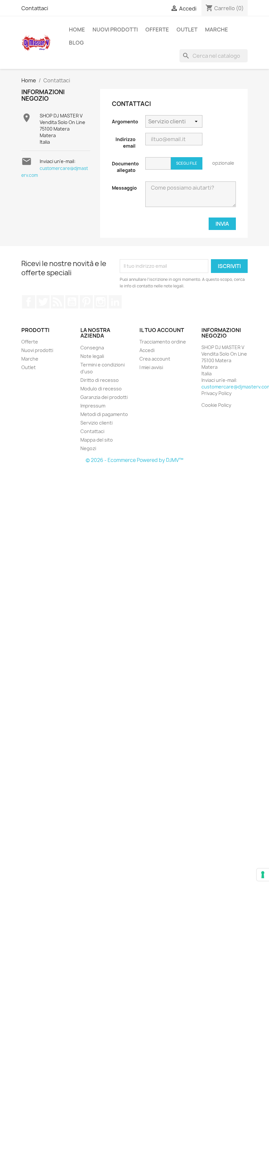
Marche (216, 29)
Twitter (43, 301)
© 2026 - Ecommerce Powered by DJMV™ (134, 460)
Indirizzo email (125, 142)
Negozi (88, 448)
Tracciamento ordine (162, 342)
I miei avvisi (151, 367)
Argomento (125, 121)
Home (77, 29)
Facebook (28, 301)
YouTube (71, 301)
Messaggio (124, 188)
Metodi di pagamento (104, 414)
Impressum (92, 406)
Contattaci (34, 8)
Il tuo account (161, 330)
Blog (76, 42)
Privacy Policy (216, 393)
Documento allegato (125, 166)
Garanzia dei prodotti (104, 397)
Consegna (92, 347)
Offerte (157, 29)
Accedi (147, 350)
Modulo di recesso (101, 388)
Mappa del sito (96, 440)
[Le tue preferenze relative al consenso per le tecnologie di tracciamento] (263, 874)
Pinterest (86, 301)
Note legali (92, 356)
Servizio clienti (96, 423)
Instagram (100, 301)
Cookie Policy (216, 405)
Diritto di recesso (99, 380)
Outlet (186, 29)
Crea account (154, 359)
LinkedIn (115, 301)
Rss (57, 301)
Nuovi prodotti (115, 29)
